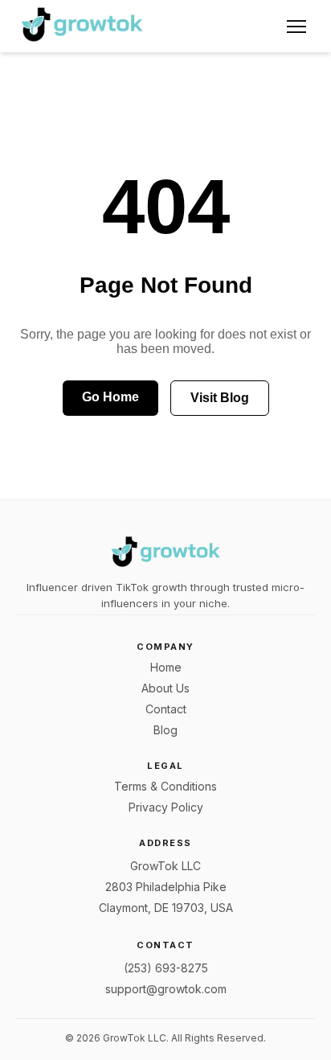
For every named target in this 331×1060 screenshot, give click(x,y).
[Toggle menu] (296, 26)
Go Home (110, 397)
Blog (165, 730)
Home (166, 667)
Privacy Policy (166, 807)
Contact (165, 709)
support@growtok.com (166, 989)
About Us (165, 688)
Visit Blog (219, 398)
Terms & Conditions (165, 786)
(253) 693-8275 (166, 968)
